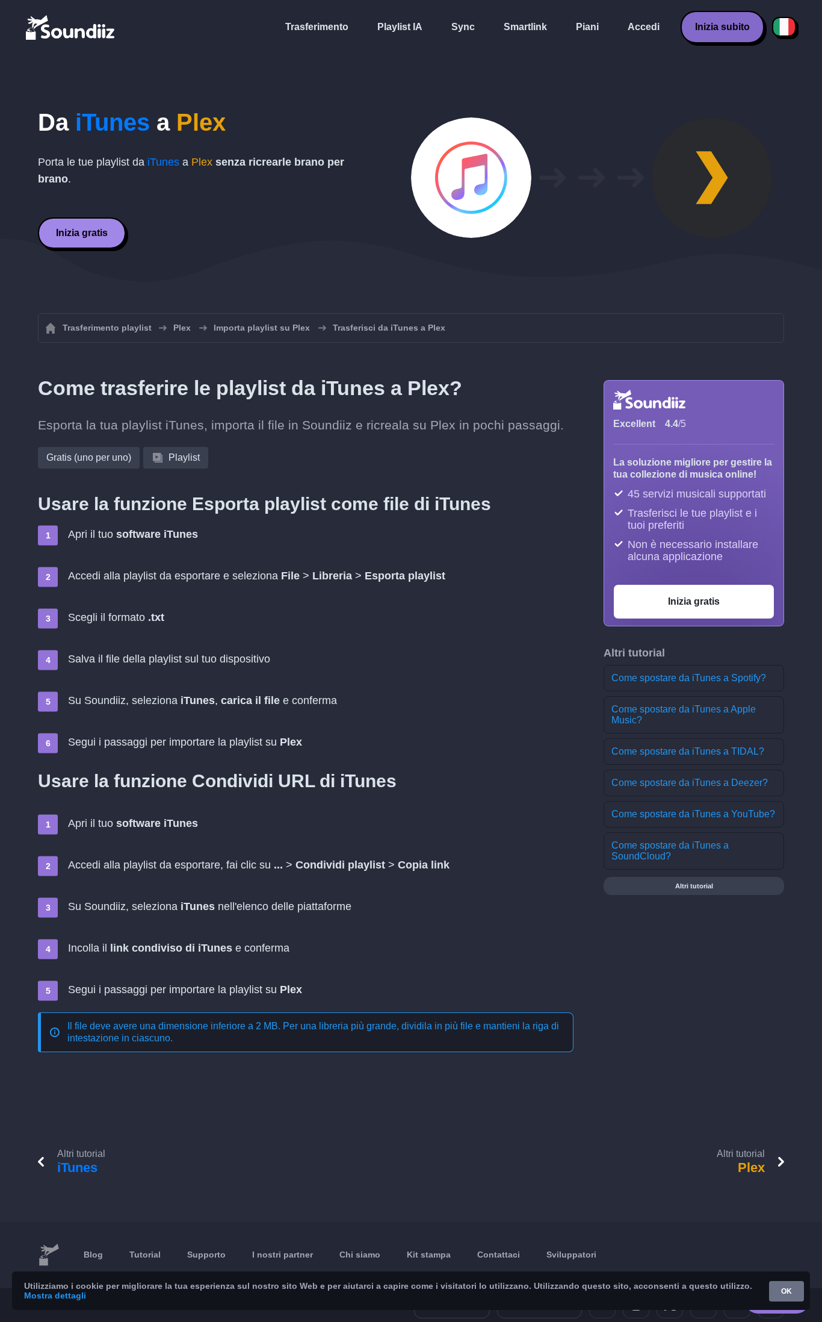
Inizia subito (722, 27)
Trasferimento (316, 27)
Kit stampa (429, 1254)
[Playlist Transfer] (71, 27)
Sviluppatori (571, 1254)
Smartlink (525, 27)
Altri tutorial (694, 886)
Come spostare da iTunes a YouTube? (693, 814)
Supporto (206, 1254)
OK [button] (786, 1291)
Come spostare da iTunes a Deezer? (689, 783)
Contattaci (498, 1254)
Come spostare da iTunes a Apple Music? (683, 714)
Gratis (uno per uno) (88, 457)
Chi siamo (359, 1254)
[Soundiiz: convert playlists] (49, 1255)
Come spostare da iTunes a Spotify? (688, 678)
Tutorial (145, 1254)
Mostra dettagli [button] (55, 1295)
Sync (463, 27)
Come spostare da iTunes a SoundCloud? (670, 850)
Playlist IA (399, 27)
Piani (587, 27)
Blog (93, 1254)
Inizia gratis (82, 233)
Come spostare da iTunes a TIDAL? (687, 751)
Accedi (644, 27)
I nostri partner (282, 1254)
